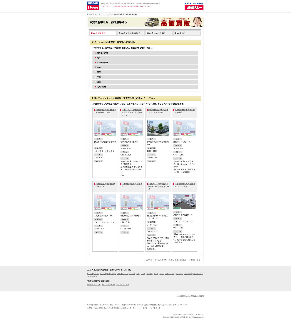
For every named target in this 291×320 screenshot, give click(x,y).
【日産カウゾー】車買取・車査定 (190, 296)
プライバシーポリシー (141, 308)
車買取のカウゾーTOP (94, 14)
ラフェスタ (188, 274)
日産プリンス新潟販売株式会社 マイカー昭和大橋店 (158, 186)
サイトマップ (156, 308)
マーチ (156, 274)
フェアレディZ (198, 274)
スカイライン (169, 274)
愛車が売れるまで (123, 284)
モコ (138, 274)
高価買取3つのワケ (128, 305)
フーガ (162, 274)
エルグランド (111, 274)
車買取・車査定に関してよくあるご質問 (102, 308)
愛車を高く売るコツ (108, 284)
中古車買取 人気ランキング (110, 305)
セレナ (96, 274)
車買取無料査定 (93, 305)
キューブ (90, 274)
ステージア (179, 274)
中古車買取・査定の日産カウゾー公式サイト (188, 314)
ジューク (103, 274)
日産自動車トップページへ (178, 305)
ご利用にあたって (124, 308)
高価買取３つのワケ (93, 284)
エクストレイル (122, 274)
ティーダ (132, 274)
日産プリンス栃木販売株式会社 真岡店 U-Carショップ (132, 112)
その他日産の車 (92, 276)
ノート (143, 274)
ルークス (150, 274)
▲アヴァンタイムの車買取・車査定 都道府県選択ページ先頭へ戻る (172, 260)
